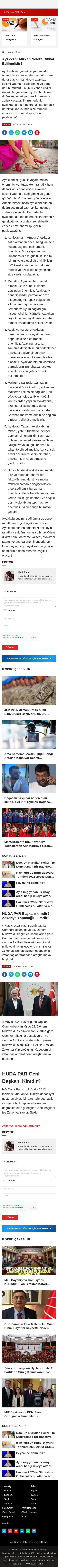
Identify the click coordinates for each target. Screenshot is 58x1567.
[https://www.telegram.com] (34, 1531)
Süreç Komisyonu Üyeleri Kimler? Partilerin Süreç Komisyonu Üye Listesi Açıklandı (28, 1370)
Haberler (10, 52)
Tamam (40, 1564)
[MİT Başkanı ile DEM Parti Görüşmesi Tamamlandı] (29, 1393)
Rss (11, 1542)
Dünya (7, 1490)
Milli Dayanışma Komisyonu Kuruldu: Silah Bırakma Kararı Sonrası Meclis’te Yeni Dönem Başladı (25, 1282)
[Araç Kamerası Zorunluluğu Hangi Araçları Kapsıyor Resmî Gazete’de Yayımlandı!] (29, 734)
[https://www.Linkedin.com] (22, 1531)
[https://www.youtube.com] (16, 1531)
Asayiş (7, 1486)
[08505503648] (28, 1531)
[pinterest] (37, 132)
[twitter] (11, 132)
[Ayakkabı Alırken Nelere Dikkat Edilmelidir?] (29, 157)
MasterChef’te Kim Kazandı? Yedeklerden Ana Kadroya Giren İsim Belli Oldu (27, 844)
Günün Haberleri (29, 1512)
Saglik (7, 1499)
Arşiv (23, 1516)
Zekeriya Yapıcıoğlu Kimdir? (21, 1125)
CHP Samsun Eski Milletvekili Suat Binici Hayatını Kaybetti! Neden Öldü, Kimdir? (29, 1326)
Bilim (33, 1486)
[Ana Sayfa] (3, 52)
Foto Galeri (7, 1508)
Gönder (10, 647)
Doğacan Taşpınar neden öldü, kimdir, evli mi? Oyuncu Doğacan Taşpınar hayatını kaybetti (28, 800)
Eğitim (34, 1490)
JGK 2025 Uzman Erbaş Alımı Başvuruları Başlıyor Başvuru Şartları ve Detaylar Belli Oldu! (25, 712)
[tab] (10, 591)
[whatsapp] (17, 132)
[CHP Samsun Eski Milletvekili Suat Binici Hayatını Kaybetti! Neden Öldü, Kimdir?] (29, 1304)
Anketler (6, 1523)
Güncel (19, 52)
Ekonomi (8, 1495)
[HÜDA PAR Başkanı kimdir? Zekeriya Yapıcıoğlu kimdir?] (29, 999)
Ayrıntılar (30, 1564)
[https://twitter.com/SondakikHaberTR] (4, 1531)
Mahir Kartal (24, 572)
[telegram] (24, 132)
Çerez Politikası (40, 1542)
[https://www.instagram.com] (10, 1531)
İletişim (26, 1542)
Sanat (34, 1499)
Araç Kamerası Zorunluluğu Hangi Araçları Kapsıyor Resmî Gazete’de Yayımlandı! (28, 756)
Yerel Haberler (28, 1508)
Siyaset (8, 1503)
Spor (33, 1503)
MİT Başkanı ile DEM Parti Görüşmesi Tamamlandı (22, 1414)
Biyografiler (8, 1516)
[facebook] (4, 132)
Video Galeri (8, 1512)
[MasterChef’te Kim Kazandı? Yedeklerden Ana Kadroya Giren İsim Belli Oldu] (29, 822)
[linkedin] (30, 132)
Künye (17, 1542)
